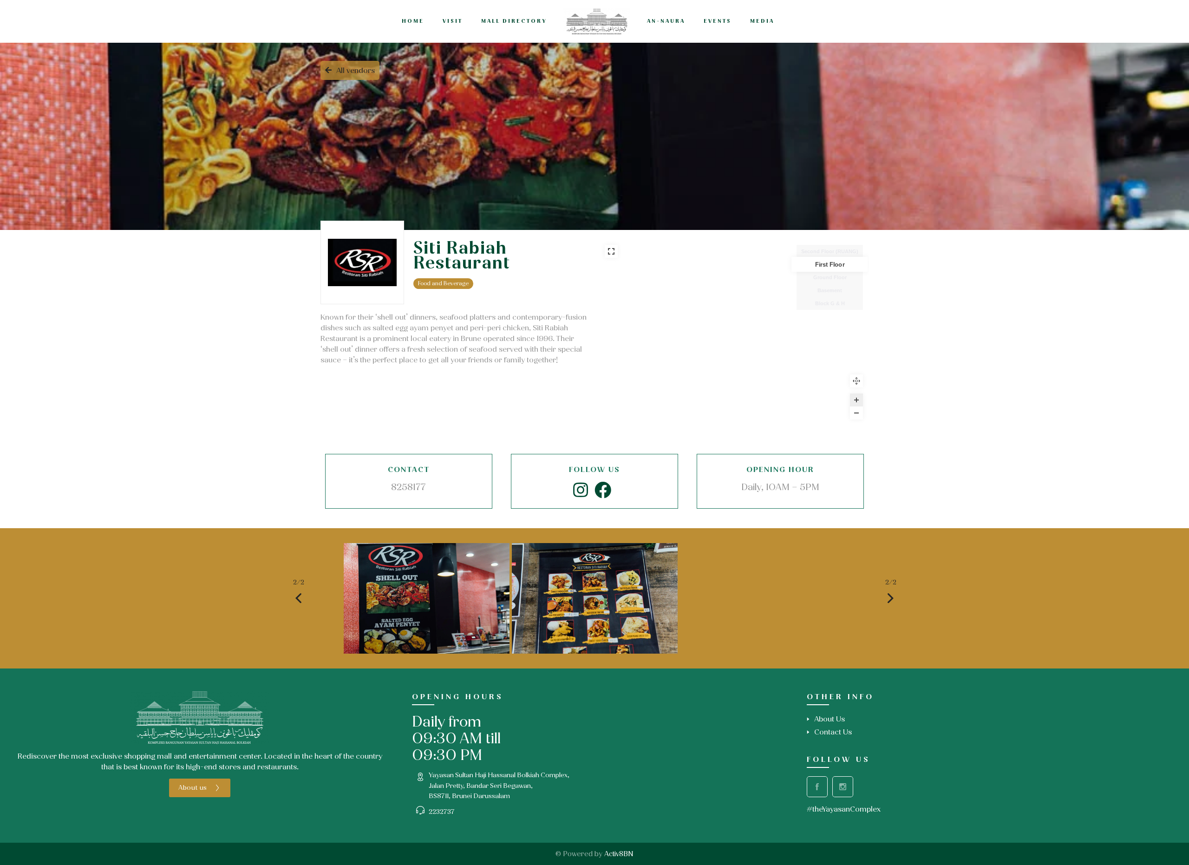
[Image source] (199, 717)
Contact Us (833, 732)
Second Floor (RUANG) (829, 251)
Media (762, 21)
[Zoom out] (856, 412)
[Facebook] (602, 490)
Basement (829, 290)
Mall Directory (514, 21)
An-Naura (666, 21)
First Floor (829, 264)
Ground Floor (830, 277)
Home (413, 21)
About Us (829, 719)
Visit (453, 21)
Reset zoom (856, 380)
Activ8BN (619, 853)
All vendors (355, 70)
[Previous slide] (298, 598)
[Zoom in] (856, 399)
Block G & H (830, 303)
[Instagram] (580, 490)
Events (718, 21)
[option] (427, 598)
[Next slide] (890, 598)
